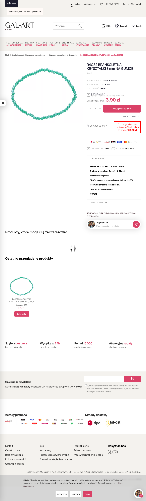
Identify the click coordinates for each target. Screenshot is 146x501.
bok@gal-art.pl (134, 4)
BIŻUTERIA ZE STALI (14, 44)
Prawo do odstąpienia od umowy (55, 459)
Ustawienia (62, 494)
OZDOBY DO (97, 44)
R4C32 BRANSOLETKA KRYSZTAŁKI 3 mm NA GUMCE (21, 300)
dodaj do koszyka (122, 108)
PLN (108, 26)
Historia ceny (98, 94)
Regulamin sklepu (14, 454)
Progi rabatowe (81, 445)
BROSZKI (108, 44)
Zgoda (87, 494)
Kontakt (9, 445)
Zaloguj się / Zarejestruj (85, 4)
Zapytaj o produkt (131, 116)
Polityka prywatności (15, 459)
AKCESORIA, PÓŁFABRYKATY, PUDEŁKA (25, 12)
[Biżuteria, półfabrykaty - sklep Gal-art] (20, 25)
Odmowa (76, 494)
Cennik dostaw (12, 450)
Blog (41, 445)
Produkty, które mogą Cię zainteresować (36, 232)
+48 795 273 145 (111, 4)
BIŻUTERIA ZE (68, 44)
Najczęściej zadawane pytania (54, 454)
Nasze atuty (45, 450)
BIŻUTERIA (11, 3)
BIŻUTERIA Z (41, 44)
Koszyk (138, 26)
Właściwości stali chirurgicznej (88, 454)
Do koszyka (21, 314)
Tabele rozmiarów (82, 450)
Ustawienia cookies (14, 463)
